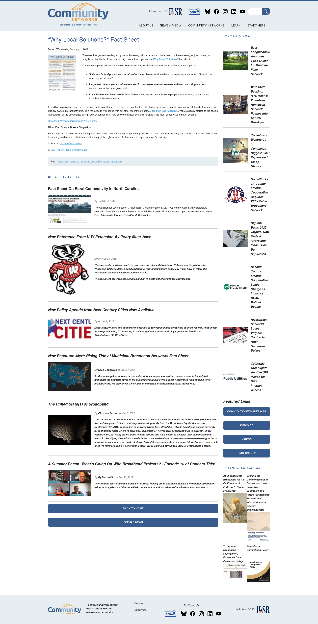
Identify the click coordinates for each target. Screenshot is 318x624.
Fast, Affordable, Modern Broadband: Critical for (122, 215)
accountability (94, 161)
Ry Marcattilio (106, 477)
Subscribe (140, 609)
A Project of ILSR (158, 11)
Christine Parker (107, 413)
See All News (133, 522)
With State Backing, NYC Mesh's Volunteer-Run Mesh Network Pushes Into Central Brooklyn (259, 104)
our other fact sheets (71, 143)
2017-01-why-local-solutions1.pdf (69, 149)
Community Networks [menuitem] (206, 25)
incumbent (116, 161)
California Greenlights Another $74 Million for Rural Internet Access (259, 376)
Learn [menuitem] (236, 25)
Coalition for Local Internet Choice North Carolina (125, 207)
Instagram (225, 11)
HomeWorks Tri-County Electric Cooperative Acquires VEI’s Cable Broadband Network (259, 194)
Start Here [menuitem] (256, 25)
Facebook (216, 11)
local (83, 161)
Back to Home (133, 508)
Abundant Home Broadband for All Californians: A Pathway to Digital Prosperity (233, 483)
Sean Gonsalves (107, 369)
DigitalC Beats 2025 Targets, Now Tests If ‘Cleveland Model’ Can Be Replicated (260, 238)
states (106, 161)
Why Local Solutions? (166, 59)
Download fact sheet (72, 121)
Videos (247, 439)
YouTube (242, 11)
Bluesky (208, 11)
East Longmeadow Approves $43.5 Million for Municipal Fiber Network (260, 60)
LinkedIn (234, 11)
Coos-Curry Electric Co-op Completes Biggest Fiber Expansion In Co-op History (260, 150)
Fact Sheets (247, 453)
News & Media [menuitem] (170, 25)
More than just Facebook (163, 110)
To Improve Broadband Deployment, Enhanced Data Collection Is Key (233, 554)
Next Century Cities (105, 327)
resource (74, 161)
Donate (194, 11)
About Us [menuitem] (146, 25)
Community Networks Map (246, 411)
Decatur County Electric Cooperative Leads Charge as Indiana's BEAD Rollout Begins (259, 287)
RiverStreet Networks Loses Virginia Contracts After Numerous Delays (259, 335)
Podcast (246, 425)
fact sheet (63, 161)
